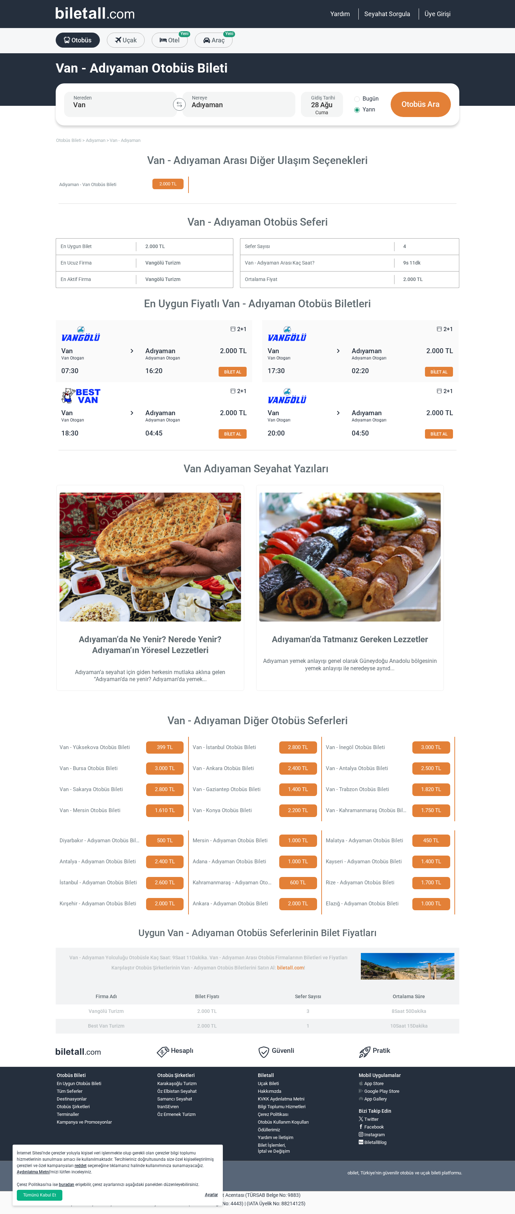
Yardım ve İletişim (275, 1137)
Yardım (340, 14)
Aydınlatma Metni (33, 1172)
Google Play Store (381, 1091)
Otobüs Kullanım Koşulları (283, 1122)
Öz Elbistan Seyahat (177, 1091)
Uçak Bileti (268, 1083)
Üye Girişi (438, 14)
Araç (221, 38)
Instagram (374, 1134)
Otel (177, 38)
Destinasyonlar (72, 1099)
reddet (81, 1165)
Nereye (199, 98)
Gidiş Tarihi (323, 98)
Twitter (370, 1119)
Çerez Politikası (273, 1114)
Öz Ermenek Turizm (176, 1114)
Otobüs (80, 40)
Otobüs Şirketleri (73, 1106)
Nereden (83, 98)
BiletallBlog (374, 1142)
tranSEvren (168, 1106)
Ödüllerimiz (269, 1129)
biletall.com (290, 968)
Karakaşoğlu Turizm (177, 1083)
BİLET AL (232, 372)
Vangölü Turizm (162, 263)
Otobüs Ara (420, 104)
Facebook (373, 1127)
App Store (373, 1083)
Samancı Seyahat (174, 1099)
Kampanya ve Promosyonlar (84, 1122)
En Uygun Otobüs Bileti (79, 1083)
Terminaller (68, 1114)
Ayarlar (211, 1194)
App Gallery (375, 1099)
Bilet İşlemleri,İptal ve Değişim (274, 1148)
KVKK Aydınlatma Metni (281, 1099)
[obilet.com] (95, 19)
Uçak (129, 40)
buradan (66, 1184)
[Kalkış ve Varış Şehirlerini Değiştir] (179, 104)
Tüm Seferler (69, 1091)
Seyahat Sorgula (387, 14)
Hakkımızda (269, 1091)
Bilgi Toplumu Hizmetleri (281, 1106)
